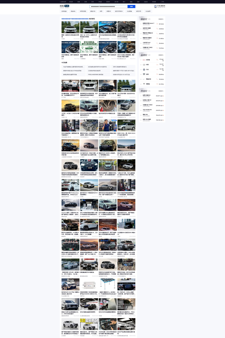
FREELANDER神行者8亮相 (95, 74)
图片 (124, 1)
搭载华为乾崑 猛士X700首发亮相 (72, 70)
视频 (131, 1)
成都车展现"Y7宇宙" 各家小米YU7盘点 (123, 70)
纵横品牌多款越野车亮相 (70, 74)
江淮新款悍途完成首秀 (94, 70)
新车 (92, 1)
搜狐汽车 (64, 6)
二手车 (162, 1)
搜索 (131, 6)
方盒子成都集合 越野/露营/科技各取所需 (74, 66)
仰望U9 (109, 11)
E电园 (100, 1)
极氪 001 (92, 11)
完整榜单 (161, 19)
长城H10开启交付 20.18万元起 (121, 74)
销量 (78, 1)
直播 (138, 1)
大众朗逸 (129, 11)
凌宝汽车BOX (119, 11)
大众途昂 (148, 11)
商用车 (108, 1)
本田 (101, 11)
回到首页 (63, 1)
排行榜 (116, 1)
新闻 (85, 1)
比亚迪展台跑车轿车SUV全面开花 (97, 66)
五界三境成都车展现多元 (120, 66)
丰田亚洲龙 (83, 11)
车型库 (71, 1)
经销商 (154, 1)
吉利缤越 (64, 11)
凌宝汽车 (138, 11)
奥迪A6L (73, 11)
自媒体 (146, 1)
